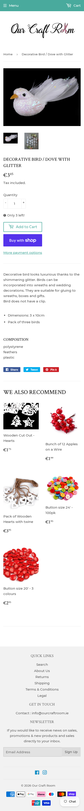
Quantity (10, 195)
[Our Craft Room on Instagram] (45, 773)
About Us (42, 671)
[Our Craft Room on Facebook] (37, 773)
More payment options (22, 252)
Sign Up (71, 752)
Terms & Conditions (42, 689)
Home (8, 54)
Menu (14, 5)
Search (42, 664)
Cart (77, 5)
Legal (42, 695)
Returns (42, 677)
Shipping (42, 683)
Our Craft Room (43, 785)
